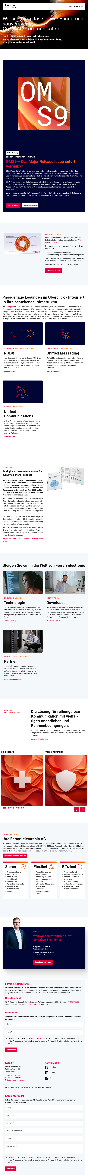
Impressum (15, 1088)
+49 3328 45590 (72, 1002)
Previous (76, 809)
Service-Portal (34, 1004)
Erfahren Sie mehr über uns (15, 856)
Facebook (53, 1067)
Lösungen (9, 307)
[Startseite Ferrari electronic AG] (10, 8)
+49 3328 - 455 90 (42, 955)
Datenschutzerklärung (36, 1038)
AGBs (7, 1088)
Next (82, 809)
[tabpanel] (22, 778)
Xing (51, 1078)
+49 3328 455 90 (13, 1075)
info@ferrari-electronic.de (44, 952)
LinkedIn (53, 1073)
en (70, 6)
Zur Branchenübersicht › (40, 739)
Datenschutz (25, 1088)
